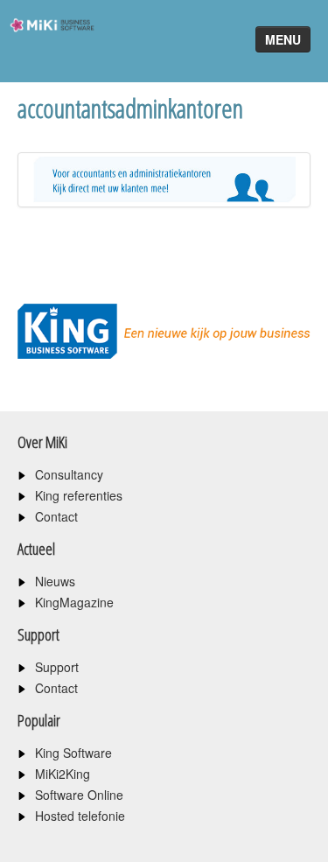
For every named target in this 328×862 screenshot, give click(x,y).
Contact (56, 516)
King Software (73, 752)
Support (57, 667)
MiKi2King (62, 773)
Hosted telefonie (80, 815)
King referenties (78, 495)
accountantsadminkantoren (130, 108)
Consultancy (69, 474)
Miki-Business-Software (47, 56)
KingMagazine (74, 602)
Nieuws (55, 581)
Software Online (79, 794)
